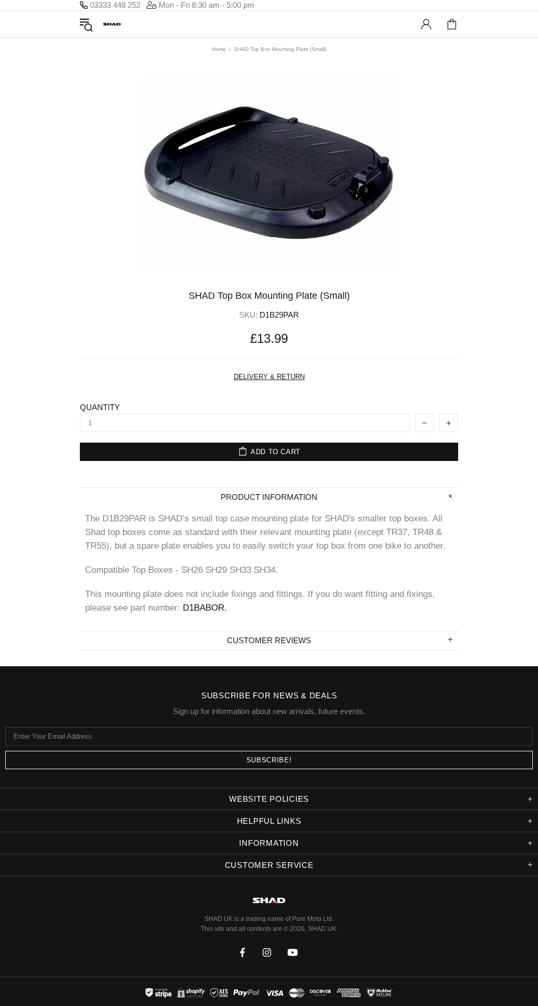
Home (219, 49)
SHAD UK (112, 24)
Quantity (100, 407)
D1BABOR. (205, 608)
